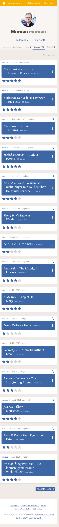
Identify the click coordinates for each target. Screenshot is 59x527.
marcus (5, 62)
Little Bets (26, 244)
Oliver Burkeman (14, 69)
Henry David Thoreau (17, 215)
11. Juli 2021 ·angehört (19, 176)
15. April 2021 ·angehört (19, 428)
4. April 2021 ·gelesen (18, 457)
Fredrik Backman (14, 155)
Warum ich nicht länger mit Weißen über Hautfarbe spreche (26, 187)
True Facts (13, 102)
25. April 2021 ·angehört (19, 400)
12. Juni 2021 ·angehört (19, 261)
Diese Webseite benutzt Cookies (28, 509)
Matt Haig (10, 268)
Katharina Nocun (14, 97)
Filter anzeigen (49, 55)
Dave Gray (10, 126)
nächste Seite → (45, 488)
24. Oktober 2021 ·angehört (21, 148)
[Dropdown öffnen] (52, 71)
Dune (27, 325)
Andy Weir (10, 297)
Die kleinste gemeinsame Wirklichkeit (23, 468)
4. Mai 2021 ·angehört (18, 371)
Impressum (15, 505)
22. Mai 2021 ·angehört (19, 318)
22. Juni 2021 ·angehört (19, 208)
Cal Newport (11, 350)
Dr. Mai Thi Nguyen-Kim (18, 464)
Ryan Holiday (12, 435)
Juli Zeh (8, 407)
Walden (11, 219)
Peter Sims (10, 244)
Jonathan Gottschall (16, 378)
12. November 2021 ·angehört (22, 119)
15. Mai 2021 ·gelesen (18, 343)
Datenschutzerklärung (30, 505)
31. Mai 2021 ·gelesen (18, 290)
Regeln (43, 505)
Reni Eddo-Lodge (14, 183)
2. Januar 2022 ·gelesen (19, 62)
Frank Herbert (12, 325)
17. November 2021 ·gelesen (21, 91)
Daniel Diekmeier (41, 514)
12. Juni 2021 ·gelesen (19, 237)
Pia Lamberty (37, 97)
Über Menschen (14, 409)
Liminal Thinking (17, 128)
